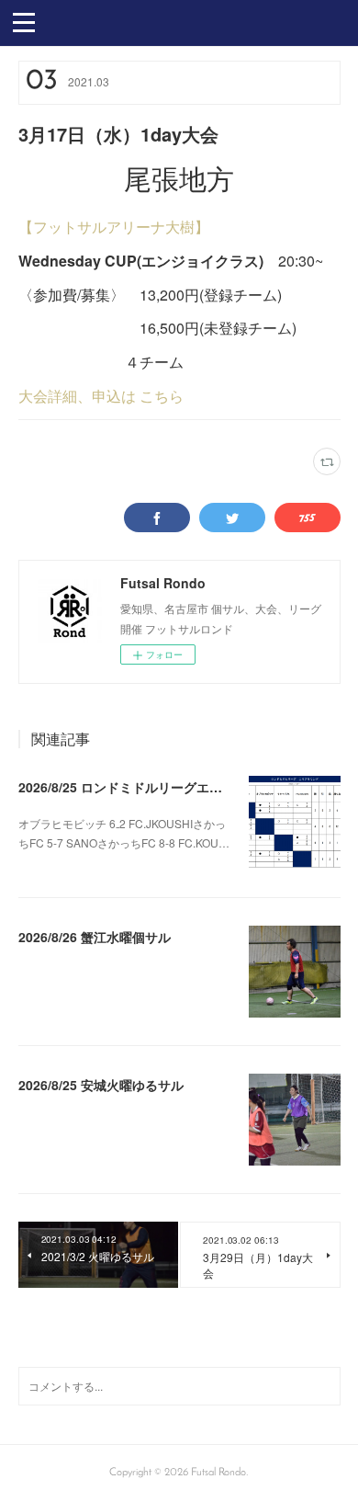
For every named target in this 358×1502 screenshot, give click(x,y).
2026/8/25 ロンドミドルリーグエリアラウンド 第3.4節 (176, 787)
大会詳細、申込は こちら (101, 395)
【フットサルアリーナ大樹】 (113, 226)
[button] (24, 21)
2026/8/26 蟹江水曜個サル (94, 936)
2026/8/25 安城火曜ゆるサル (101, 1084)
